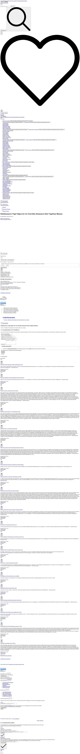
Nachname (3, 337)
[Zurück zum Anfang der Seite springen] (1, 751)
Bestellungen (16, 117)
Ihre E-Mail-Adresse (4, 730)
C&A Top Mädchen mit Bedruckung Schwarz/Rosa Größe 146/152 (12, 536)
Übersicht (2, 117)
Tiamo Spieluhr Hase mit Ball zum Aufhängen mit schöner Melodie (12, 464)
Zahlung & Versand (6, 687)
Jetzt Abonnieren (3, 707)
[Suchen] (12, 6)
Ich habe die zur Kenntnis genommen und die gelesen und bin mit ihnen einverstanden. (24, 348)
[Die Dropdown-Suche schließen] (14, 6)
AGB (30, 348)
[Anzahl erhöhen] (8, 265)
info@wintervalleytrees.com (8, 283)
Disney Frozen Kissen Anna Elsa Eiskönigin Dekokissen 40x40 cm (12, 447)
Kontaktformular (9, 678)
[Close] (1, 727)
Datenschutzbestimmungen (12, 348)
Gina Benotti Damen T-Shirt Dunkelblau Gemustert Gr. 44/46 (11, 626)
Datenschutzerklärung (6, 684)
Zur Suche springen (13, 0)
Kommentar (3, 344)
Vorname (2, 335)
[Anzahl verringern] (2, 265)
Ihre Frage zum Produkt (4, 284)
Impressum (4, 685)
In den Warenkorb (3, 267)
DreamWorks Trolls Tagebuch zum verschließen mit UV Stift (10, 612)
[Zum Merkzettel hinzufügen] (1, 270)
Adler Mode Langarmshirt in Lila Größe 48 (7, 643)
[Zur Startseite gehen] (4, 2)
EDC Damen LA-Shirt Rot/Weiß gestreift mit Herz (9, 562)
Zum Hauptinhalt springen (5, 0)
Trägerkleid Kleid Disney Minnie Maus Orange (8, 588)
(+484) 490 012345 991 (4, 205)
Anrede (2, 334)
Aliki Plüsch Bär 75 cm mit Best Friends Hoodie (8, 428)
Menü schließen (4, 113)
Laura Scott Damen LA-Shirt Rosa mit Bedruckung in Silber (10, 476)
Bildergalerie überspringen (5, 218)
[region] (40, 237)
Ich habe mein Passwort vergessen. (6, 731)
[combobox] (5, 6)
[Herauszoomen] (1, 254)
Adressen (12, 117)
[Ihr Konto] (1, 111)
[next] (4, 654)
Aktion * (1, 702)
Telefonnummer (4, 339)
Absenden (3, 351)
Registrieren (2, 737)
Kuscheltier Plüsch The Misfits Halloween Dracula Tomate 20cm (11, 549)
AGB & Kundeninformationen (8, 682)
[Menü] (1, 4)
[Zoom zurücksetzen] (4, 254)
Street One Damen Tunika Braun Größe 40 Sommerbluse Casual (11, 364)
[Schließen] (0, 252)
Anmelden (2, 115)
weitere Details (3, 370)
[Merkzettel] (40, 109)
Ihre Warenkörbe (21, 117)
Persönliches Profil (7, 117)
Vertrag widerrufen (40, 720)
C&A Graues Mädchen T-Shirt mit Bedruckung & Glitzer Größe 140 (12, 377)
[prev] (1, 654)
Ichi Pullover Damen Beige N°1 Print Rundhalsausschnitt (10, 411)
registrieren (4, 116)
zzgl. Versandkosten (15, 718)
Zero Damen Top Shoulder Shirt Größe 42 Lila (8, 524)
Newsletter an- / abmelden (7, 694)
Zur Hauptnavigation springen (22, 0)
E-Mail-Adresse (4, 338)
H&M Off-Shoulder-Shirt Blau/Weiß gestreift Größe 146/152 (10, 600)
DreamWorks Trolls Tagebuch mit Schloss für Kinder (9, 490)
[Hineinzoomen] (6, 254)
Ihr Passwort (15, 731)
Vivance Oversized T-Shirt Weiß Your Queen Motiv (9, 390)
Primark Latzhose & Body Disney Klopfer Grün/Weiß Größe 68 (11, 509)
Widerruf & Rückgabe (6, 686)
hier (40, 700)
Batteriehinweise (5, 683)
